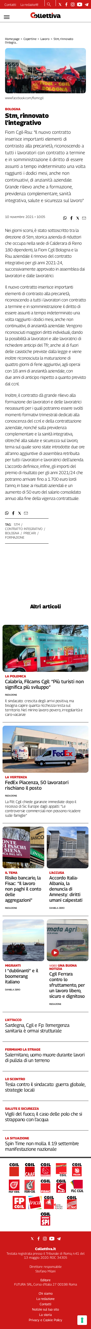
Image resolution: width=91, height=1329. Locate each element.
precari (30, 533)
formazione (14, 537)
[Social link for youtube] (79, 4)
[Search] (49, 5)
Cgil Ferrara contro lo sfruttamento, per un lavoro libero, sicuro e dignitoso (67, 985)
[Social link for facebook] (66, 4)
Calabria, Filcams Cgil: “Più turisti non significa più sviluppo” (44, 684)
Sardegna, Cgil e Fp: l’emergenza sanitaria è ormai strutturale (37, 1027)
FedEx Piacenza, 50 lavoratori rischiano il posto (37, 785)
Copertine (30, 39)
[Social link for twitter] (60, 4)
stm (17, 524)
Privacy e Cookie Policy (45, 1320)
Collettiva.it (45, 1249)
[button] (65, 218)
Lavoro (45, 39)
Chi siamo (46, 1293)
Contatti (10, 5)
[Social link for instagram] (73, 4)
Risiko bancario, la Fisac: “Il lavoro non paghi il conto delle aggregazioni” (23, 889)
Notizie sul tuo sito (45, 1309)
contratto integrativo (23, 529)
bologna (12, 533)
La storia (45, 1315)
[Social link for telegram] (86, 4)
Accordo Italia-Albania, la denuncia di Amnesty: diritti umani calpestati (65, 889)
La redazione (29, 5)
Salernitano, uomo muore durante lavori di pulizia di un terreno (45, 1057)
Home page (12, 39)
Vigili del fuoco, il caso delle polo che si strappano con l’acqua (43, 1116)
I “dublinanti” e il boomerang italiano (21, 976)
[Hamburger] (7, 17)
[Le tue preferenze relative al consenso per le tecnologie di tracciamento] (82, 1320)
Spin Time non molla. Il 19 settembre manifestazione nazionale (42, 1146)
